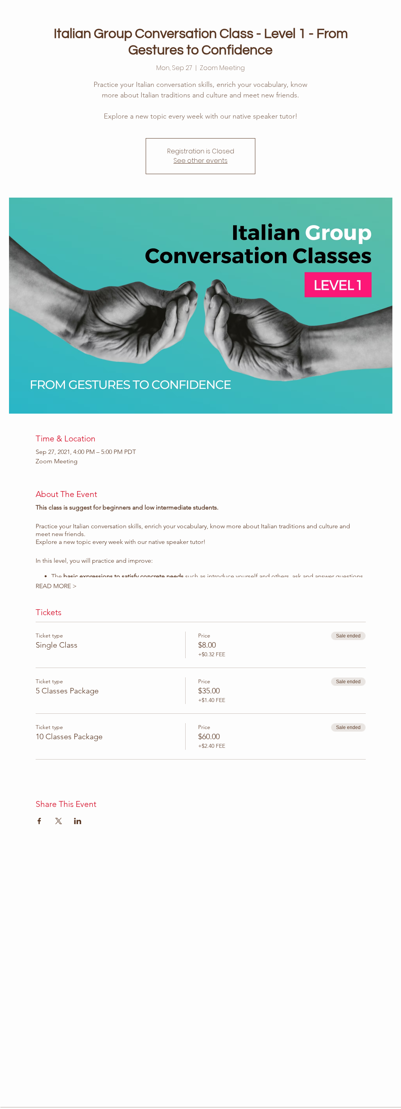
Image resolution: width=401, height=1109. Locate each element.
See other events (200, 160)
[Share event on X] (58, 821)
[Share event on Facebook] (39, 821)
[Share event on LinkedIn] (77, 821)
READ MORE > (56, 586)
